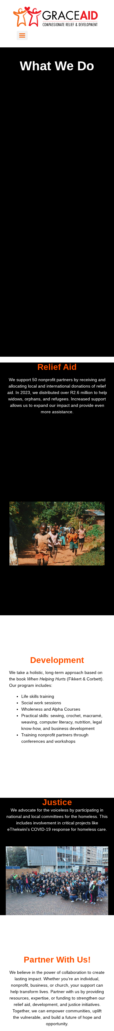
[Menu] (22, 35)
